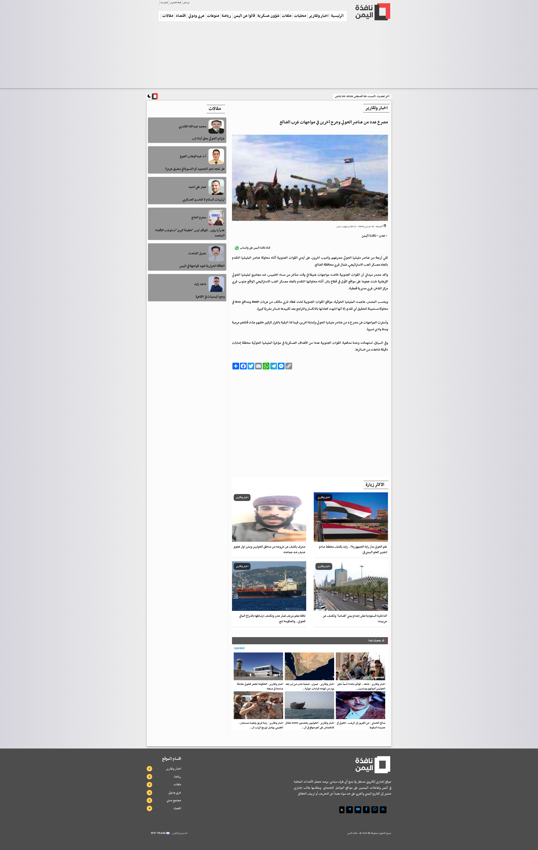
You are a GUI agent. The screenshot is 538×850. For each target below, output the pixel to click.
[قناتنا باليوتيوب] (358, 809)
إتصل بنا (164, 2)
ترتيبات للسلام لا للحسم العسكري (204, 199)
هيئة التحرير (175, 2)
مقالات (167, 16)
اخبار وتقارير (318, 16)
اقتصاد (181, 16)
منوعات (213, 16)
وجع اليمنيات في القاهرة (210, 296)
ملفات (286, 16)
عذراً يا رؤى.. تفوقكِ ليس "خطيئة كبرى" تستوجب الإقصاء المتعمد (190, 233)
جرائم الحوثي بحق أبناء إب (208, 138)
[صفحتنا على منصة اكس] (341, 809)
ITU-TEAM (158, 833)
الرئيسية (337, 16)
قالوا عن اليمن (244, 16)
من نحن (186, 2)
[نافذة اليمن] (372, 12)
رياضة (226, 16)
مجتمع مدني (174, 800)
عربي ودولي (196, 16)
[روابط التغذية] (383, 809)
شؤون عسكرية (268, 16)
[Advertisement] (269, 56)
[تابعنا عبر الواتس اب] (374, 809)
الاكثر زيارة (375, 485)
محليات (300, 16)
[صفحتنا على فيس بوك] (366, 809)
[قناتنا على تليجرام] (349, 809)
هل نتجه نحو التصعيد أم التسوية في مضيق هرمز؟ (195, 169)
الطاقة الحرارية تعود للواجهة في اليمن (202, 266)
